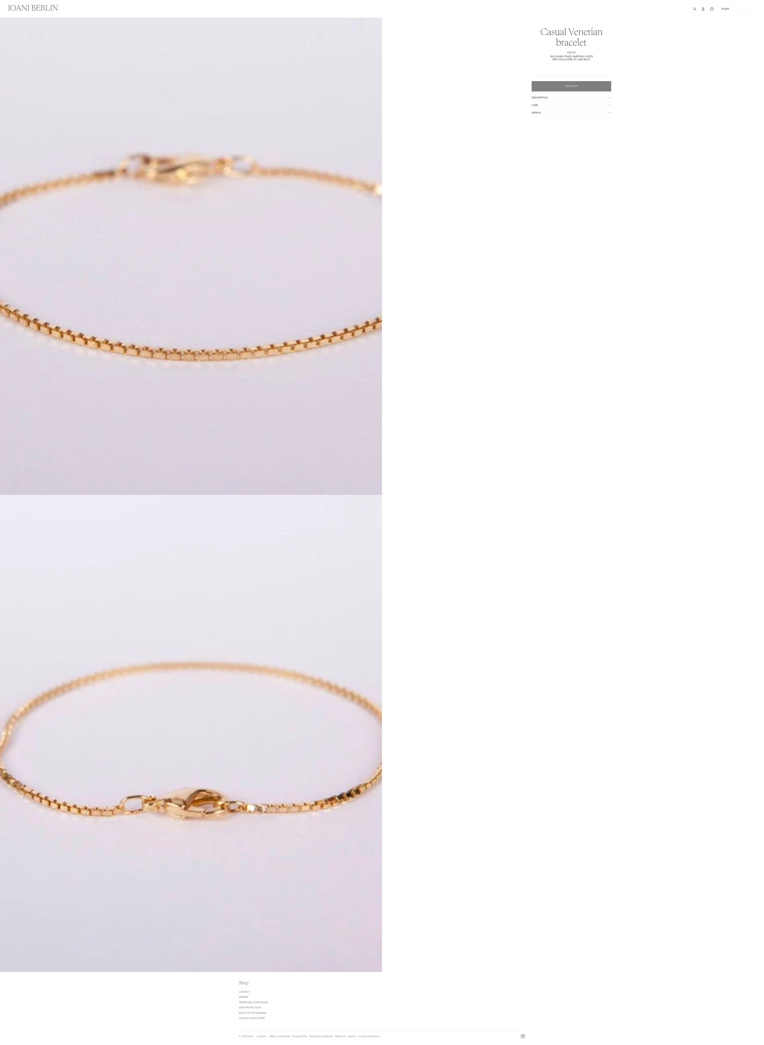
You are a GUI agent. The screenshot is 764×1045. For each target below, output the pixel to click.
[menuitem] (33, 9)
